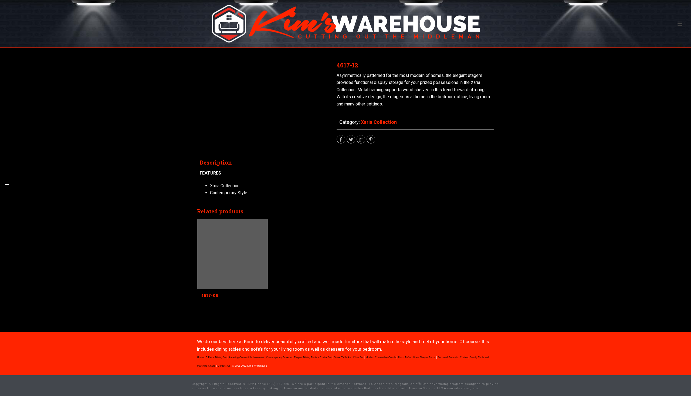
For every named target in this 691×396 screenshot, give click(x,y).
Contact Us (224, 365)
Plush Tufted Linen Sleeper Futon (416, 357)
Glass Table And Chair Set (349, 357)
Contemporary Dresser (279, 357)
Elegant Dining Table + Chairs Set (313, 357)
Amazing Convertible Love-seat (246, 357)
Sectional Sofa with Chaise (453, 357)
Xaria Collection (379, 122)
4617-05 (209, 295)
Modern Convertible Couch (381, 357)
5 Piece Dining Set (216, 357)
